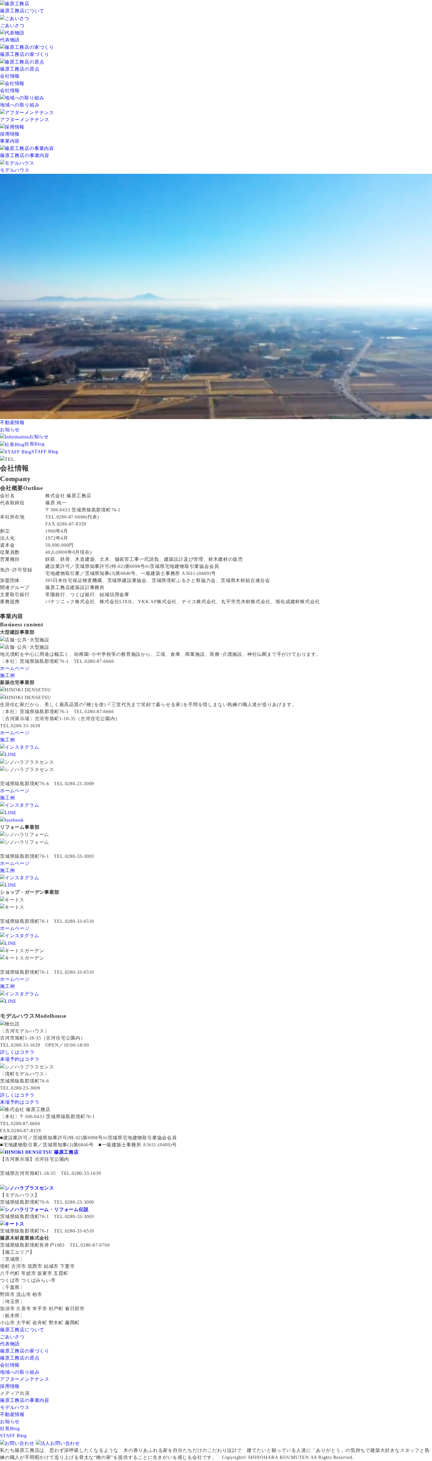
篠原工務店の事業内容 (24, 1400)
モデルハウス (15, 1407)
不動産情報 (12, 1414)
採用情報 (10, 1386)
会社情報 (10, 76)
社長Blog (35, 443)
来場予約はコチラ (19, 1059)
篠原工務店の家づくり (24, 1350)
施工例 (7, 675)
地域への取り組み (19, 1372)
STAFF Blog (44, 451)
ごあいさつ (12, 1336)
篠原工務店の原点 (19, 1357)
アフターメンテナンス (24, 1379)
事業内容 (10, 141)
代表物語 (10, 1343)
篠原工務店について (22, 10)
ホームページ (15, 668)
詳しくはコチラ (17, 1052)
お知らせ (10, 429)
